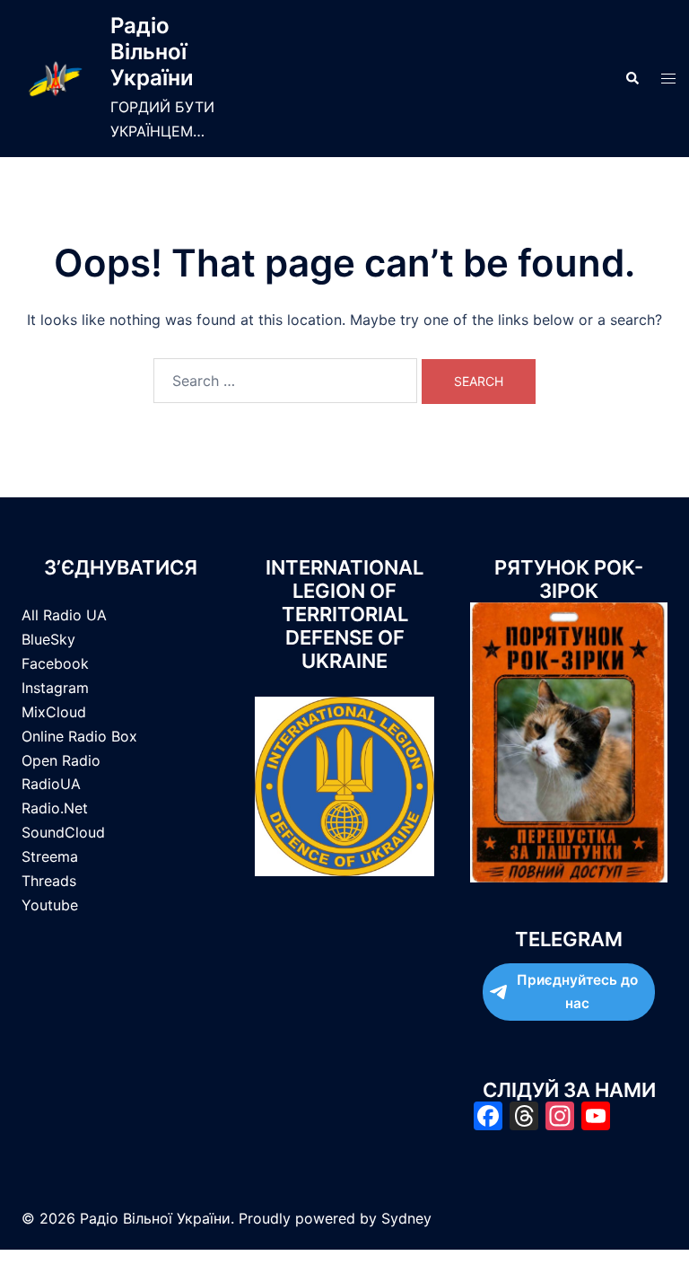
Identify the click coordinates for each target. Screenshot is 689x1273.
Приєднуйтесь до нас (577, 991)
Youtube (50, 905)
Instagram (55, 688)
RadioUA (51, 784)
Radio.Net (55, 808)
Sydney (406, 1218)
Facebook (55, 663)
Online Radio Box (79, 736)
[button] (631, 78)
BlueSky (48, 639)
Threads (49, 881)
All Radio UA (64, 615)
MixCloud (54, 712)
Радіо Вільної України (152, 52)
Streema (50, 856)
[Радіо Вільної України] (55, 78)
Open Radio (61, 760)
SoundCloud (63, 832)
